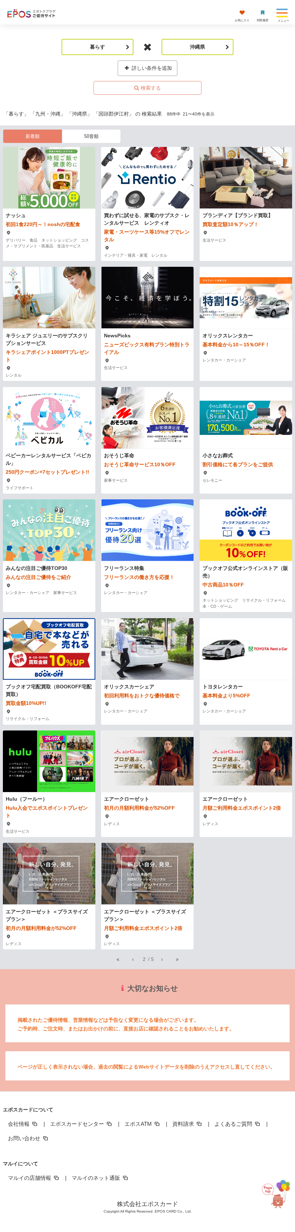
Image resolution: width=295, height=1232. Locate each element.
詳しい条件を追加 (151, 68)
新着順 (33, 136)
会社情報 (19, 1124)
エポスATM (138, 1124)
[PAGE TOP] (277, 1198)
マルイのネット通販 (97, 1178)
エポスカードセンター (77, 1124)
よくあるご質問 (234, 1124)
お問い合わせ (25, 1138)
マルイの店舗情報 (30, 1178)
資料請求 (183, 1124)
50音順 (91, 136)
